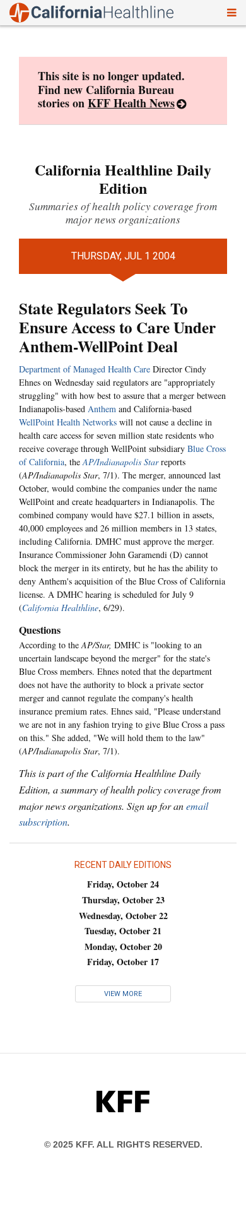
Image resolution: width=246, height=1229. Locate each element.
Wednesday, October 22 (123, 915)
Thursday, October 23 (123, 899)
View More (123, 994)
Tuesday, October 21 (123, 930)
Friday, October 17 (123, 961)
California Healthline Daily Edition (123, 178)
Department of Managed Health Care (84, 369)
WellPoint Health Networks (68, 422)
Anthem (102, 409)
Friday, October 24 (123, 884)
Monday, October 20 (123, 946)
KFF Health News (131, 103)
